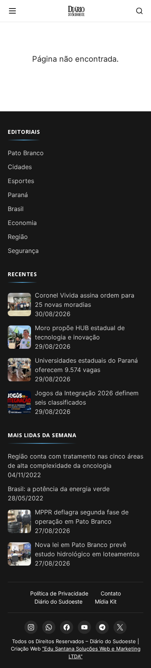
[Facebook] (66, 627)
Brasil (16, 209)
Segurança (23, 250)
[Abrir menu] (12, 11)
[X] (120, 627)
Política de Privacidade (59, 593)
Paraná (18, 195)
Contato (111, 593)
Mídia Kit (106, 601)
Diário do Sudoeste (58, 601)
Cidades (20, 167)
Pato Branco (26, 153)
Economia (22, 223)
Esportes (21, 181)
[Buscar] (139, 11)
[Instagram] (31, 627)
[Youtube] (84, 627)
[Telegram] (102, 627)
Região (18, 237)
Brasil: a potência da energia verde (59, 489)
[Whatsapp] (48, 627)
